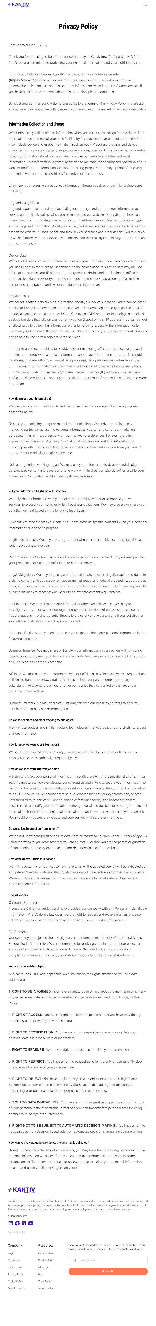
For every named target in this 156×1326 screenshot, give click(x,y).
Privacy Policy (15, 1274)
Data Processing (17, 1288)
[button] (146, 5)
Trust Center (45, 1281)
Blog (40, 1274)
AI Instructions (46, 1288)
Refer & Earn (15, 1267)
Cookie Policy (15, 1281)
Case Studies (45, 1253)
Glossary (43, 1267)
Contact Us (14, 1260)
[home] (18, 5)
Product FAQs (46, 1260)
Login (11, 1253)
